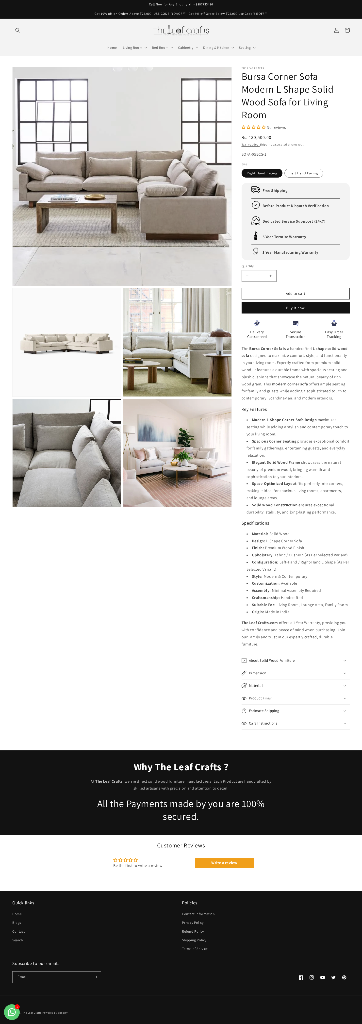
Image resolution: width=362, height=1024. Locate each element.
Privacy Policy (192, 922)
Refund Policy (193, 931)
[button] (17, 30)
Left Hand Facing (304, 173)
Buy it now (295, 307)
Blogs (16, 922)
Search (17, 940)
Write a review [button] (224, 862)
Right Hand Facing (262, 173)
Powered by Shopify (55, 1012)
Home (17, 914)
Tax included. (251, 144)
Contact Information (198, 914)
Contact (18, 931)
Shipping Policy (194, 940)
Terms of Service (195, 948)
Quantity (248, 266)
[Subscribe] (95, 977)
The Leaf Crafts (32, 1012)
